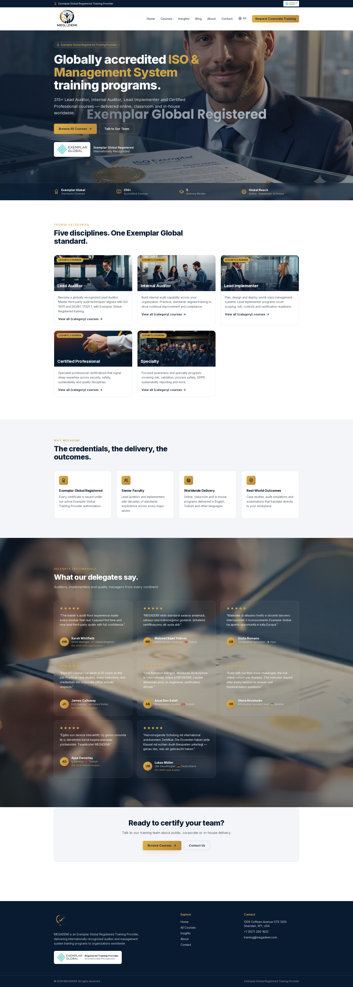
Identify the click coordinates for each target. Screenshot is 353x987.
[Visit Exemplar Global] (72, 149)
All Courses (188, 927)
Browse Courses (160, 845)
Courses (166, 18)
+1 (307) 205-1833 (256, 931)
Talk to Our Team (116, 128)
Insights (184, 18)
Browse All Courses (73, 128)
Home (151, 18)
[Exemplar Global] (291, 4)
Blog (198, 18)
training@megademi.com (260, 937)
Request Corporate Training (275, 18)
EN (244, 18)
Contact (227, 18)
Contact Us (197, 845)
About (211, 18)
